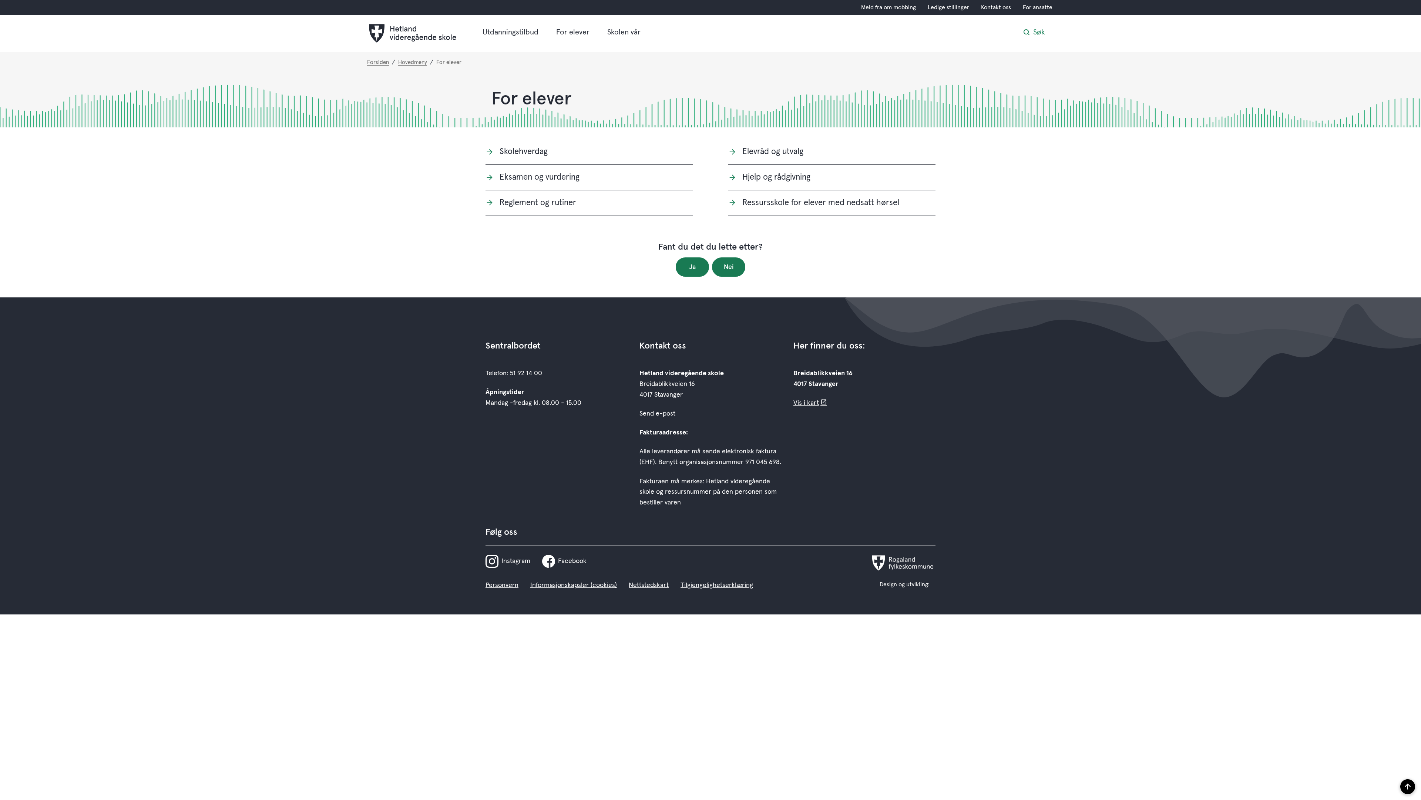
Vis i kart (806, 403)
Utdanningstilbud (510, 32)
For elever (572, 32)
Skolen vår (624, 32)
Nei (729, 267)
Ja (692, 267)
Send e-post (657, 413)
